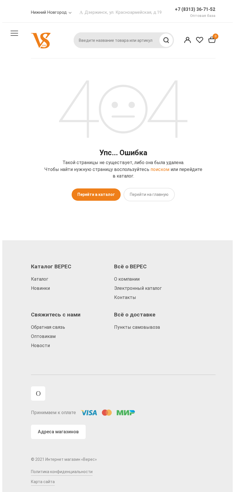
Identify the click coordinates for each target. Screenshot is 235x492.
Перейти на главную (149, 194)
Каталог (39, 279)
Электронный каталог (138, 288)
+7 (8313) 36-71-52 (195, 9)
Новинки (40, 288)
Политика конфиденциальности (62, 471)
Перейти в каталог (96, 194)
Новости (40, 345)
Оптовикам (43, 336)
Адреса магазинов (58, 431)
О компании (127, 279)
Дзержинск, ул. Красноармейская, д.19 (123, 12)
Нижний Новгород (49, 12)
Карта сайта (43, 481)
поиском (159, 169)
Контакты (125, 297)
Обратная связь (48, 327)
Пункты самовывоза (137, 327)
